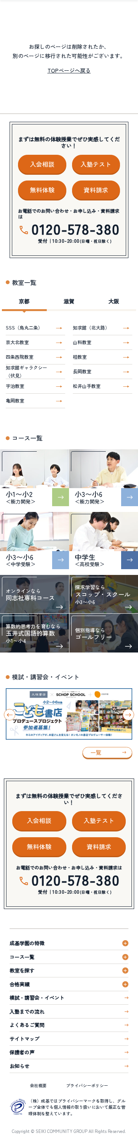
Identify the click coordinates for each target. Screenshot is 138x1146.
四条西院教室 (19, 356)
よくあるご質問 (27, 1024)
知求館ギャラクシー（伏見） (26, 371)
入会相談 (42, 164)
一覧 (95, 752)
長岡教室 (82, 371)
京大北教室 (17, 342)
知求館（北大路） (91, 327)
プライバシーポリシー (87, 1085)
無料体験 (42, 189)
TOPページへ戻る (69, 70)
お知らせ (20, 1066)
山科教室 (82, 342)
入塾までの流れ (27, 1011)
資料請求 (96, 189)
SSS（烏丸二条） (24, 327)
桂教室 (80, 356)
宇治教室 (15, 386)
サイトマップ (24, 1038)
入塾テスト (95, 164)
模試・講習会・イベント (37, 997)
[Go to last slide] (9, 714)
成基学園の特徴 (27, 943)
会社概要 (38, 1085)
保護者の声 (22, 1052)
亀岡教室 (15, 400)
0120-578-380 (75, 228)
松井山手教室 (86, 386)
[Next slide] (128, 714)
